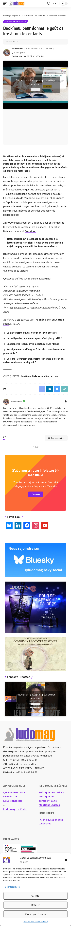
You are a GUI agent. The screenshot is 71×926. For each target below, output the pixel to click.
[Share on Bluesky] (57, 389)
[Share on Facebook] (42, 389)
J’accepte (35, 89)
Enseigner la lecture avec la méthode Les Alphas (33, 343)
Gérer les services (12, 887)
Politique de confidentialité (36, 921)
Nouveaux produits (15, 21)
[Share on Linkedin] (49, 389)
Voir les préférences (35, 913)
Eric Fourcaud (17, 48)
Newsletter (10, 796)
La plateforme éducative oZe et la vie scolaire (32, 332)
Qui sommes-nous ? (15, 792)
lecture (54, 376)
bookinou (26, 376)
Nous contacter (12, 800)
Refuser (35, 904)
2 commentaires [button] (57, 438)
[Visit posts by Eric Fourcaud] (6, 52)
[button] (66, 860)
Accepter (35, 895)
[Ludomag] (17, 3)
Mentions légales (49, 804)
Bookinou (8, 156)
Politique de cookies (51, 792)
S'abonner (35, 494)
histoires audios (40, 376)
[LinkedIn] (66, 402)
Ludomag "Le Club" (15, 809)
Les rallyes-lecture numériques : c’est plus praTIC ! (34, 338)
